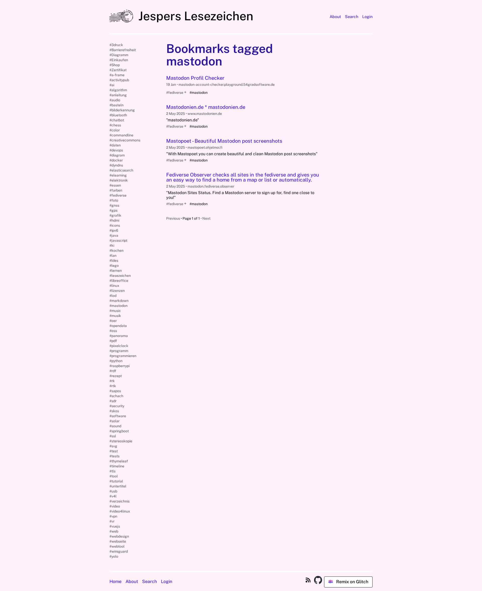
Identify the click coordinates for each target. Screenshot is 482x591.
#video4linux (119, 511)
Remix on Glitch (351, 581)
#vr (111, 521)
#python (116, 361)
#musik (115, 316)
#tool (113, 476)
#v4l (112, 496)
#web (113, 531)
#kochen (116, 250)
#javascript (118, 240)
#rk (112, 381)
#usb (113, 491)
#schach (116, 396)
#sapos (115, 391)
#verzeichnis (119, 501)
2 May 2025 (176, 114)
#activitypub (119, 80)
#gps (113, 210)
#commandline (121, 135)
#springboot (119, 431)
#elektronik (118, 180)
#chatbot (116, 120)
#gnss (114, 205)
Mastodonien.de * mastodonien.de (205, 107)
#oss (113, 331)
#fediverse (174, 93)
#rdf (112, 371)
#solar (114, 421)
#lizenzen (117, 291)
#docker (116, 160)
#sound (115, 426)
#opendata (118, 326)
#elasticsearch (121, 170)
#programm (118, 351)
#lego (114, 266)
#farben (115, 190)
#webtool (117, 546)
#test (113, 451)
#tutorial (116, 481)
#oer (113, 321)
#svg (113, 446)
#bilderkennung (122, 110)
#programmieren (122, 356)
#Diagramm (118, 55)
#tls (112, 471)
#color (114, 130)
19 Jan (171, 84)
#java (113, 235)
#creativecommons (124, 140)
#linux (114, 286)
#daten (115, 145)
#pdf (113, 341)
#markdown (119, 301)
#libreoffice (118, 281)
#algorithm (118, 90)
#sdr (112, 401)
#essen (115, 185)
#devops (116, 150)
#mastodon (118, 306)
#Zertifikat (118, 70)
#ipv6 (113, 230)
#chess (115, 125)
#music (115, 311)
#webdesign (119, 536)
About (335, 16)
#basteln (116, 105)
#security (116, 406)
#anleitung (118, 95)
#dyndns (116, 165)
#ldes (113, 261)
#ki (111, 245)
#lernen (115, 271)
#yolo (113, 556)
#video (114, 506)
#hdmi (114, 220)
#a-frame (117, 75)
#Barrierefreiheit (122, 50)
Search (351, 16)
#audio (114, 100)
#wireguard (118, 551)
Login (367, 16)
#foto (113, 200)
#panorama (118, 336)
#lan (112, 256)
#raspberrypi (119, 366)
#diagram (117, 155)
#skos (114, 411)
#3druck (116, 45)
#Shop (114, 65)
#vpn (113, 516)
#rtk (112, 386)
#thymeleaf (118, 461)
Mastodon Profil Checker (195, 78)
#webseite (117, 541)
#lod (112, 296)
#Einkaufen (118, 60)
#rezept (115, 376)
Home (115, 581)
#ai (111, 85)
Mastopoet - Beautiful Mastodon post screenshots (224, 141)
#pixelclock (118, 346)
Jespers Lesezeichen (194, 16)
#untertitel (117, 486)
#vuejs (114, 526)
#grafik (115, 215)
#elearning (118, 175)
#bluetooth (118, 115)
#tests (114, 456)
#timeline (116, 466)
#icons (114, 225)
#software (117, 416)
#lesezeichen (120, 276)
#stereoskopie (120, 441)
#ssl (112, 436)
